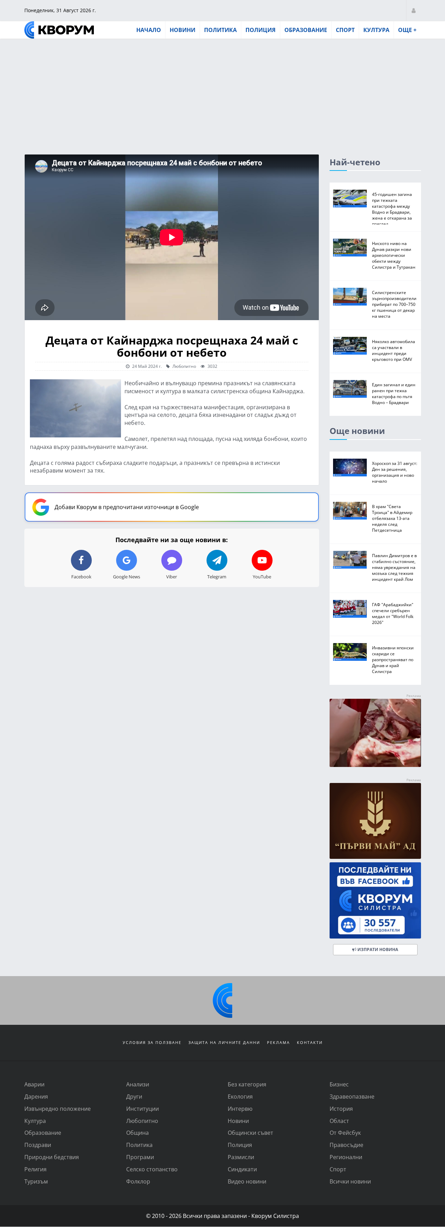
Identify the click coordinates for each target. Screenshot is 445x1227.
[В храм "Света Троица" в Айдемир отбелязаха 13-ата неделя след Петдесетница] (350, 511)
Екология (240, 1096)
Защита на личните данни (224, 1042)
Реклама (278, 1042)
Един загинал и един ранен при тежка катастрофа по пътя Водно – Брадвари (393, 393)
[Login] (413, 10)
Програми (140, 1157)
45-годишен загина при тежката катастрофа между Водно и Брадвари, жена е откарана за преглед (392, 209)
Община (137, 1132)
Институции (142, 1108)
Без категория (247, 1084)
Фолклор (138, 1181)
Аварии (34, 1084)
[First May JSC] (375, 821)
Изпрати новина (377, 949)
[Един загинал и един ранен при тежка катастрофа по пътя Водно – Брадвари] (350, 389)
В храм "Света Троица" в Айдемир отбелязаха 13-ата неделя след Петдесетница (392, 518)
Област (339, 1120)
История (341, 1108)
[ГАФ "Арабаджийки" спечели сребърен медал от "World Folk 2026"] (350, 609)
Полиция (260, 30)
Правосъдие (346, 1144)
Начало (148, 30)
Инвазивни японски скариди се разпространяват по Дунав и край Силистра (393, 659)
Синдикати (242, 1169)
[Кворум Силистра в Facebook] (375, 900)
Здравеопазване (352, 1096)
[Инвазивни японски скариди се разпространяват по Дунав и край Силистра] (350, 652)
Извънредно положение (57, 1108)
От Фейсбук (345, 1132)
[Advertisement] (222, 91)
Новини (182, 30)
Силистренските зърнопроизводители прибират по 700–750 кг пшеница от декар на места (394, 304)
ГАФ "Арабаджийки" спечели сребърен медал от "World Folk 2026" (392, 613)
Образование (305, 30)
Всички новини (350, 1181)
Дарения (36, 1096)
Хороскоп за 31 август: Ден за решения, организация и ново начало (394, 472)
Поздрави (37, 1144)
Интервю (240, 1108)
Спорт (345, 30)
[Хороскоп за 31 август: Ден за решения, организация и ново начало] (350, 467)
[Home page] (59, 30)
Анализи (137, 1084)
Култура (376, 30)
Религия (35, 1169)
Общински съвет (250, 1132)
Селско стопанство (152, 1169)
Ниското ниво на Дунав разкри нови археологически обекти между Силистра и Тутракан (393, 255)
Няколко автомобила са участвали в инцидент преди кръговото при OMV (393, 350)
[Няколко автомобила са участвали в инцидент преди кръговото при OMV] (350, 346)
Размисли (241, 1157)
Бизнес (339, 1084)
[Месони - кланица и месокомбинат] (375, 764)
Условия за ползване (152, 1042)
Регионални (346, 1157)
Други (134, 1096)
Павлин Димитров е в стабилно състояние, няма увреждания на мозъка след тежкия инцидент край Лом (394, 567)
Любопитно (183, 366)
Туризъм (36, 1181)
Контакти (310, 1042)
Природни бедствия (51, 1157)
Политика (220, 30)
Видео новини (247, 1181)
